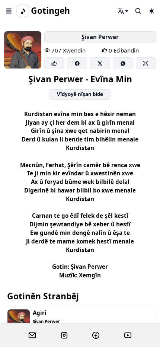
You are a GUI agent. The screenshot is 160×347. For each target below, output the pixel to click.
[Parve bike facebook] (77, 63)
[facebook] (96, 335)
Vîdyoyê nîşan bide (80, 94)
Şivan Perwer (100, 37)
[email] (32, 335)
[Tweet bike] (100, 63)
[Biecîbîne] (54, 63)
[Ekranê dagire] (146, 63)
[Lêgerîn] (123, 10)
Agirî (40, 312)
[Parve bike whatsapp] (123, 63)
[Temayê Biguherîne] (151, 10)
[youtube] (128, 335)
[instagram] (64, 335)
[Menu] (9, 10)
